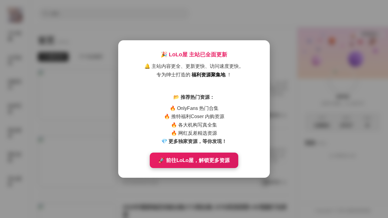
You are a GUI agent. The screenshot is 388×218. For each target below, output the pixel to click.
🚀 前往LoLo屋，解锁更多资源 (194, 160)
